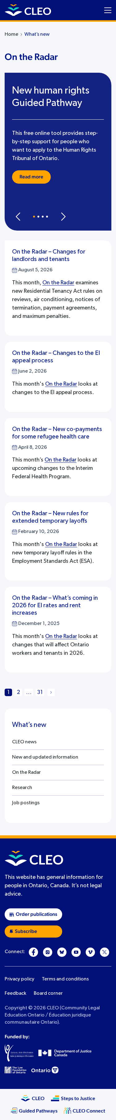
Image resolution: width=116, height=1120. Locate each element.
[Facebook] (33, 952)
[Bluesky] (62, 952)
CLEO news (24, 742)
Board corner (48, 993)
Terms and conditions (65, 979)
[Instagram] (47, 952)
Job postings (26, 803)
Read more (31, 176)
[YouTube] (76, 952)
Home (11, 34)
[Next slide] (63, 216)
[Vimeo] (90, 952)
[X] (104, 952)
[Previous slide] (18, 216)
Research (22, 787)
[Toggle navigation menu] (108, 10)
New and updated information (45, 757)
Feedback (15, 993)
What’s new (36, 34)
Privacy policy (19, 979)
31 (40, 692)
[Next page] (51, 692)
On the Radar (58, 283)
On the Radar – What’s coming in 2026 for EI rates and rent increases (55, 605)
